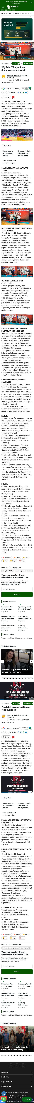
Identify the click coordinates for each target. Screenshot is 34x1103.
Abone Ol (17, 594)
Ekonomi (24, 13)
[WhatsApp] (3, 1099)
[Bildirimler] (13, 10)
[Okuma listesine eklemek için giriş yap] (13, 97)
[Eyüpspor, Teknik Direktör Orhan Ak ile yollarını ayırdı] (24, 153)
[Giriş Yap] (9, 10)
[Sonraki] (31, 16)
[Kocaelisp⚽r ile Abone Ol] (26, 88)
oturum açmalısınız (25, 638)
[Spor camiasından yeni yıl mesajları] (9, 161)
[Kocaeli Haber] (13, 7)
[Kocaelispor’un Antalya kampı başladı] (9, 153)
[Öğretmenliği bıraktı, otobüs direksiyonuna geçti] (17, 662)
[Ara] (2, 10)
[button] (6, 10)
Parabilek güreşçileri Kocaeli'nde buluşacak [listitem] (16, 948)
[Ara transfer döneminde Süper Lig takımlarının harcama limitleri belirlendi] (25, 618)
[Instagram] (23, 1065)
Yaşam (17, 13)
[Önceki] (28, 13)
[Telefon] (3, 1093)
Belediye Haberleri (14, 76)
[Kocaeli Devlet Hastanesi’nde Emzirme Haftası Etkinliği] (17, 1039)
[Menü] (3, 7)
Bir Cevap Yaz (8, 634)
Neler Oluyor (6, 13)
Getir (18, 28)
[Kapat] (31, 2)
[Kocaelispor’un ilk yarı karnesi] (8, 627)
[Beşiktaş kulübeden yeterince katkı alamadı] (25, 627)
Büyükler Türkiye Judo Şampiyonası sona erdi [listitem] (17, 571)
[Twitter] (17, 1065)
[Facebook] (11, 1065)
